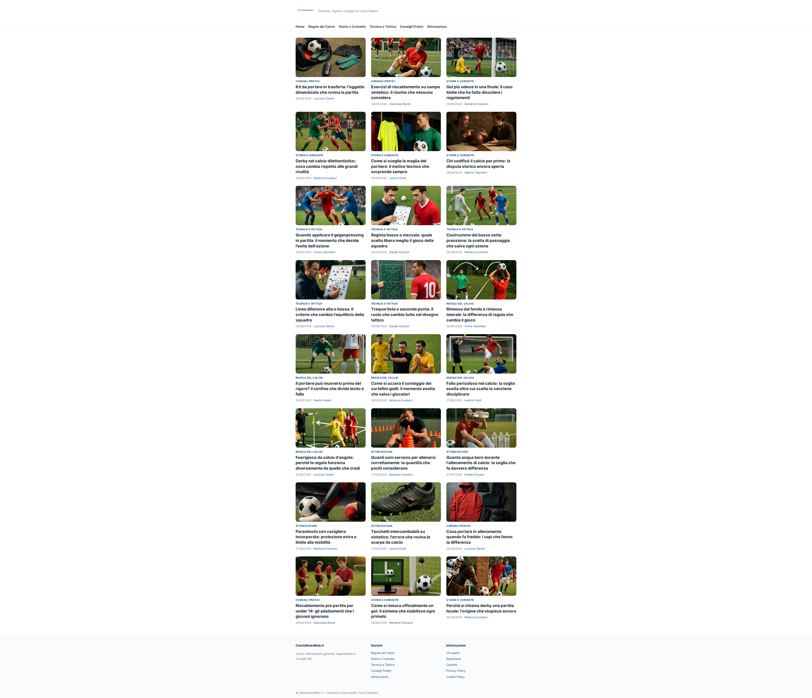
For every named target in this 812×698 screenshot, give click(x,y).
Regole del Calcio (321, 27)
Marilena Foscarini (476, 104)
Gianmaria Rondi (399, 104)
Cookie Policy (455, 677)
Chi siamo (452, 653)
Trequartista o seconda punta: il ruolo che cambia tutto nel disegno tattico (404, 314)
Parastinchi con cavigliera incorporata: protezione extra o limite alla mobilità (326, 537)
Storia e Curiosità (352, 27)
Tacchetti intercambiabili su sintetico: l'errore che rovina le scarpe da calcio (400, 537)
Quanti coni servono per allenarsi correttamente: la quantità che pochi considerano (403, 463)
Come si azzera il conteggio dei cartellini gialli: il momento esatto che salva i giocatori (403, 389)
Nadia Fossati (322, 400)
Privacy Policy (456, 670)
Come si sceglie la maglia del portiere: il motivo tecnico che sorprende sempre (400, 166)
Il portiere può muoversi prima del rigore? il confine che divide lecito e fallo (330, 389)
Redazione (453, 659)
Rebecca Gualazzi (325, 178)
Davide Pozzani (399, 252)
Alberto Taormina (476, 172)
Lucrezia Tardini (324, 98)
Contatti (451, 664)
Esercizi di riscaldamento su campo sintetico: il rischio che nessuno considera (405, 92)
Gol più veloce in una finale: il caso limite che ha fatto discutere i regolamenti (479, 92)
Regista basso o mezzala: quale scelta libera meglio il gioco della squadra (402, 240)
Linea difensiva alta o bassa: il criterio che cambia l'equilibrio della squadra (330, 314)
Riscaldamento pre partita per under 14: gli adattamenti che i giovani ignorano (325, 611)
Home (300, 27)
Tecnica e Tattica (382, 27)
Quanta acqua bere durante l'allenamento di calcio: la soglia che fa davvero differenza (481, 463)
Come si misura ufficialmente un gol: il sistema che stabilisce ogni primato (403, 611)
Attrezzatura (437, 27)
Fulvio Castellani (324, 252)
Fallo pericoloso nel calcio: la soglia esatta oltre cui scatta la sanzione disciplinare (480, 389)
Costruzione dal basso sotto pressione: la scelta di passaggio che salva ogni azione (478, 240)
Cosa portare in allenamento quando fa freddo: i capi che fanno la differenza (479, 537)
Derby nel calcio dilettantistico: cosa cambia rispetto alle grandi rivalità (327, 166)
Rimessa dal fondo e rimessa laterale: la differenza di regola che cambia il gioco (479, 314)
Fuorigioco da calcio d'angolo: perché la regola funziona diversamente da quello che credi (328, 463)
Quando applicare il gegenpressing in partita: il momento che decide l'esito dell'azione (330, 240)
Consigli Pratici (411, 27)
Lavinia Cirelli (397, 178)
